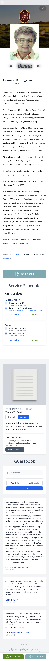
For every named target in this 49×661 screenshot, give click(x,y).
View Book (11, 417)
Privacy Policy (18, 651)
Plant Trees (34, 315)
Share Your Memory (14, 449)
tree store (6, 258)
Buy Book (23, 417)
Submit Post (24, 488)
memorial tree (17, 254)
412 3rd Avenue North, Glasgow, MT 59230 (25, 310)
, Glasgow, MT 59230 (17, 335)
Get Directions (14, 315)
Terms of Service (30, 651)
